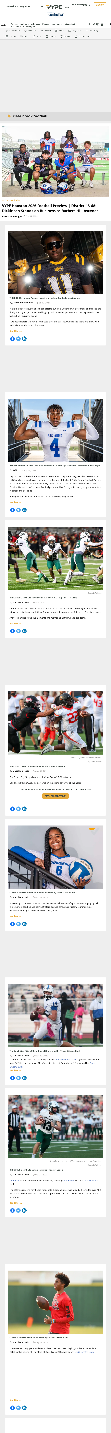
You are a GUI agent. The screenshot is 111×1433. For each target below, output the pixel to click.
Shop (38, 36)
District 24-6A (91, 1180)
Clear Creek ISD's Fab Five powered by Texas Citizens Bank (39, 1337)
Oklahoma (16, 26)
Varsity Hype (29, 26)
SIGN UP (100, 4)
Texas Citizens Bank (84, 1351)
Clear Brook (68, 1180)
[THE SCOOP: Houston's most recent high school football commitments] (55, 262)
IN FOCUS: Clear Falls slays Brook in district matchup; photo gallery (43, 598)
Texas (14, 24)
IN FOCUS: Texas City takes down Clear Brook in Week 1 (37, 766)
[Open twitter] (94, 24)
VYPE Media (14, 30)
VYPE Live (32, 30)
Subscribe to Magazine (18, 6)
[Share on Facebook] (12, 338)
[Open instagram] (98, 24)
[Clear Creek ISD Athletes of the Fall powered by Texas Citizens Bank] (55, 857)
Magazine (76, 30)
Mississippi (70, 24)
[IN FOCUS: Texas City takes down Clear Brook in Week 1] (55, 722)
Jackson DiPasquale (23, 302)
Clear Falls (15, 1180)
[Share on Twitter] (18, 338)
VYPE (15, 470)
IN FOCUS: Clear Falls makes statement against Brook (36, 1170)
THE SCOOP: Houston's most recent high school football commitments (45, 298)
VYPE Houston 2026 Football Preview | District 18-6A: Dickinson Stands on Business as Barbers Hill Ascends (50, 208)
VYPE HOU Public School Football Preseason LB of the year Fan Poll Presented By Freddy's (55, 465)
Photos (12, 36)
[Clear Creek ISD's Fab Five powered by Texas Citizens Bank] (55, 1302)
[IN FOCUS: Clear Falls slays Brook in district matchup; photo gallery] (55, 558)
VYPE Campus (84, 36)
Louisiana (56, 24)
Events (52, 36)
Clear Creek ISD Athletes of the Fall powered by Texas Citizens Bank (43, 892)
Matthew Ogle (13, 216)
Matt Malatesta (21, 602)
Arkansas (35, 24)
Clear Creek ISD (62, 1059)
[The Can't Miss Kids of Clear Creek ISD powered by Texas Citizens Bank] (55, 1015)
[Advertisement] (55, 52)
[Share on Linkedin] (24, 338)
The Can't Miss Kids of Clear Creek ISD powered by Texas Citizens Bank (45, 1051)
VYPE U (47, 30)
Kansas (45, 24)
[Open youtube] (102, 24)
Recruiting (93, 30)
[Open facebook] (89, 24)
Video (61, 30)
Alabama (25, 24)
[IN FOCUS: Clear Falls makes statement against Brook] (55, 1126)
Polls (26, 36)
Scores (67, 36)
